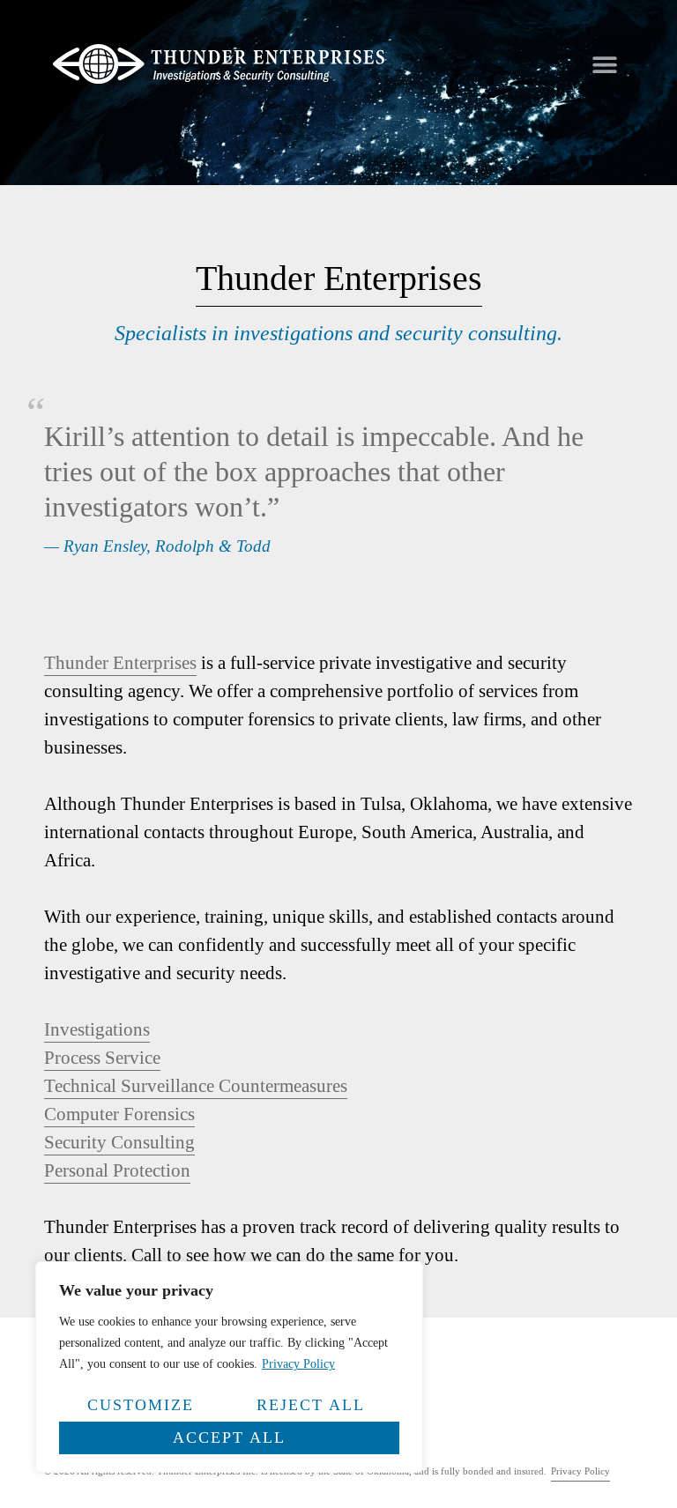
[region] (229, 1367)
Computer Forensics (119, 1113)
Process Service (102, 1057)
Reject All (311, 1405)
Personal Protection (117, 1170)
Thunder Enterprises (120, 662)
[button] (604, 64)
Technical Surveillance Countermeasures (195, 1085)
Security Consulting (119, 1142)
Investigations (97, 1029)
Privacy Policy (298, 1364)
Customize (140, 1405)
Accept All (229, 1437)
